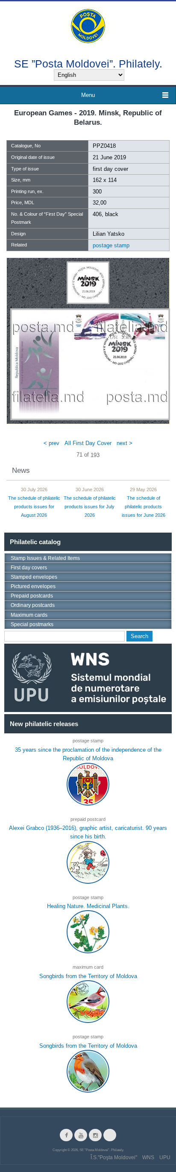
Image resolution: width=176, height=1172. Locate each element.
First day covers (29, 568)
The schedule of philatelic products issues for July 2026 (90, 506)
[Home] (88, 25)
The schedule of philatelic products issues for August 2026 (34, 506)
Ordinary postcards (33, 605)
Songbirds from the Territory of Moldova (88, 976)
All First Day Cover (88, 443)
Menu (88, 95)
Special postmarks (32, 624)
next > (124, 443)
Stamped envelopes (34, 577)
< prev (51, 443)
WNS (148, 1157)
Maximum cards (29, 615)
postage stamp (111, 245)
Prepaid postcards (32, 596)
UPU (164, 1157)
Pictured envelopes (33, 586)
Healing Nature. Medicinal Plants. (88, 906)
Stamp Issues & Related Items (45, 558)
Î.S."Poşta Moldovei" (114, 1157)
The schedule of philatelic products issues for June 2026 (143, 506)
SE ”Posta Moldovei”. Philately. (88, 63)
